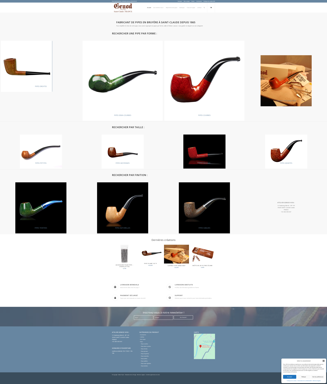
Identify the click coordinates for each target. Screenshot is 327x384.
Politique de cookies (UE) (209, 1)
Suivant (212, 258)
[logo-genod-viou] (123, 8)
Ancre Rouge (133, 381)
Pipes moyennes (145, 360)
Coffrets (142, 344)
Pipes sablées (144, 368)
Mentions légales (317, 380)
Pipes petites (144, 365)
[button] (323, 361)
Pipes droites (144, 355)
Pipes (141, 348)
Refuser (304, 377)
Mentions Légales (141, 381)
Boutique (180, 1)
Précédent (114, 258)
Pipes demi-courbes (146, 353)
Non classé (142, 346)
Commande (199, 1)
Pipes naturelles (145, 363)
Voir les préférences (317, 377)
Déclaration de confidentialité (304, 380)
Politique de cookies (292, 380)
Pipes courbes (144, 350)
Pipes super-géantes (146, 370)
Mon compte (187, 1)
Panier (192, 1)
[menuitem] (180, 1)
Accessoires (143, 341)
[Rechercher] (204, 8)
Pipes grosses (144, 358)
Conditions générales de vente (153, 381)
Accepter (289, 377)
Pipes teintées (144, 373)
